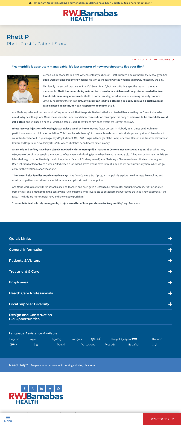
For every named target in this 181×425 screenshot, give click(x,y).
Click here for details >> (138, 2)
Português (88, 344)
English (14, 339)
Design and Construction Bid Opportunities (30, 317)
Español (133, 344)
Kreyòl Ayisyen (121, 339)
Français (76, 339)
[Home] (90, 15)
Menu (8, 420)
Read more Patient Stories (151, 60)
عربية (33, 339)
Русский (109, 344)
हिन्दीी (134, 339)
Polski (61, 344)
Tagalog (55, 339)
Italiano (157, 339)
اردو (154, 344)
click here (89, 365)
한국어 (13, 344)
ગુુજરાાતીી (96, 339)
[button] (162, 419)
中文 (35, 344)
